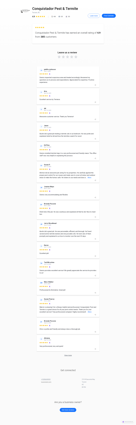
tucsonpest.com (46, 382)
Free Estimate (109, 16)
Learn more (94, 16)
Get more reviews (68, 410)
